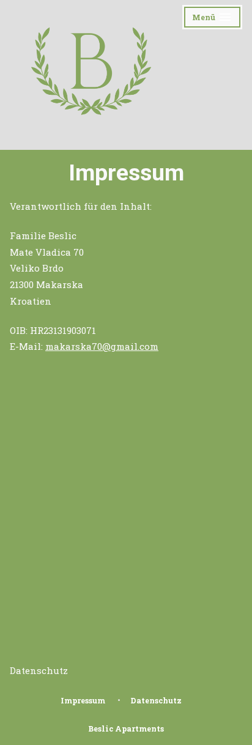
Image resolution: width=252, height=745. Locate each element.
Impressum (83, 700)
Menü (217, 19)
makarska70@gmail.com (101, 346)
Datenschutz (39, 670)
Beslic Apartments (126, 728)
